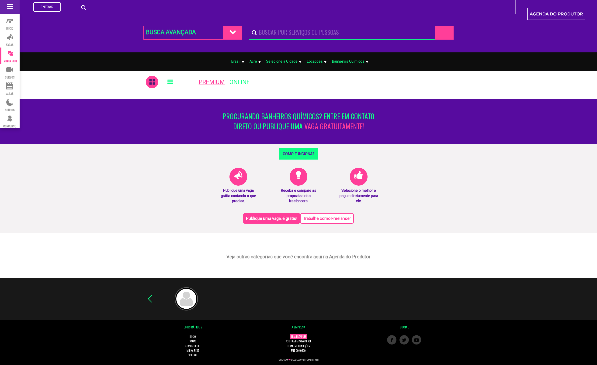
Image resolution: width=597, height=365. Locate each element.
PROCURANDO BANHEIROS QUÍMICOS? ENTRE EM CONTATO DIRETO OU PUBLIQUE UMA (299, 121)
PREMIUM (212, 82)
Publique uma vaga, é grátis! (271, 218)
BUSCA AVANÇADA (171, 32)
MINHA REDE (193, 350)
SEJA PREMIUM (298, 336)
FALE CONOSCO (298, 350)
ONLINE (239, 82)
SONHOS (192, 355)
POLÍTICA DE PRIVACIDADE (298, 341)
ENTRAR (47, 7)
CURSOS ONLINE (193, 346)
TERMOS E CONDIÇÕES (298, 346)
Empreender (313, 360)
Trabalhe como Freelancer (327, 218)
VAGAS (193, 341)
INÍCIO (193, 336)
